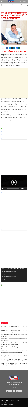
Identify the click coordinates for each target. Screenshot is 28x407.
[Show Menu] (1, 1)
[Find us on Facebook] (7, 391)
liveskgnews (10, 404)
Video (20, 402)
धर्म (21, 5)
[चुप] (23, 188)
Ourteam (2, 402)
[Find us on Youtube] (14, 391)
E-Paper (14, 402)
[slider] (13, 188)
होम (1, 5)
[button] (14, 182)
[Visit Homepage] (11, 1)
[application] (14, 182)
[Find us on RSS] (20, 391)
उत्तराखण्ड (6, 5)
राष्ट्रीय (17, 5)
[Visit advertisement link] (14, 10)
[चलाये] (2, 188)
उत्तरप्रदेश (12, 5)
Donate (18, 400)
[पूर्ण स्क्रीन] (25, 188)
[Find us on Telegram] (17, 391)
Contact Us (12, 400)
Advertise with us (4, 400)
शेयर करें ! (3, 48)
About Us (8, 402)
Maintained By (6, 404)
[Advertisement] (14, 83)
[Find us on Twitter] (10, 391)
